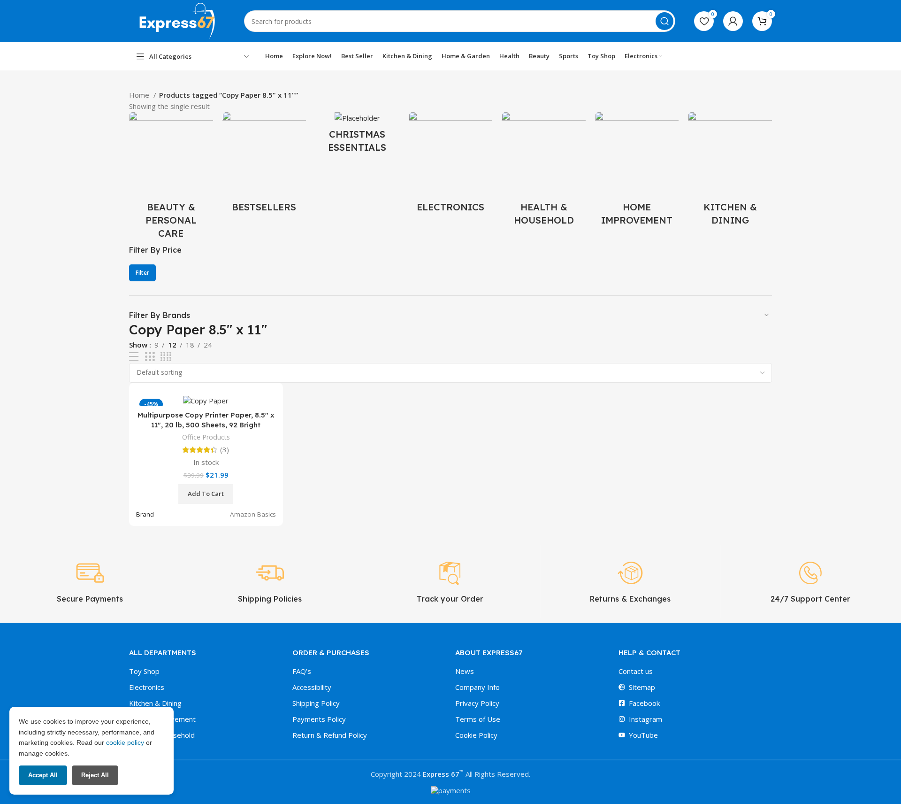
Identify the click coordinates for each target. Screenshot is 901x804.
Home (140, 95)
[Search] (664, 21)
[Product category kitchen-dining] (730, 172)
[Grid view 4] (165, 356)
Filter (142, 273)
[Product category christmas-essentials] (357, 135)
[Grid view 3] (149, 356)
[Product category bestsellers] (264, 165)
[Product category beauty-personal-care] (171, 178)
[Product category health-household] (544, 172)
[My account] (733, 21)
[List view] (133, 356)
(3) (224, 449)
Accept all (43, 775)
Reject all (95, 775)
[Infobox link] (90, 581)
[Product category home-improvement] (637, 172)
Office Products (206, 437)
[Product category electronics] (451, 165)
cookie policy (125, 742)
